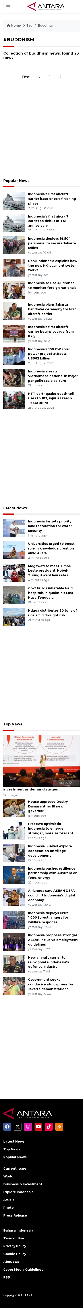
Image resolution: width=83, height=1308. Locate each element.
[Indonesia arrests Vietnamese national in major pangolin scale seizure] (14, 378)
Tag (29, 25)
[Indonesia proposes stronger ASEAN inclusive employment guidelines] (14, 941)
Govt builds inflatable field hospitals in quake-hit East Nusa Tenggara (50, 593)
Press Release (15, 1215)
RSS (6, 1277)
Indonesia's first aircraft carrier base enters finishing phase (52, 198)
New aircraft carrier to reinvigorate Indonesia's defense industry (48, 962)
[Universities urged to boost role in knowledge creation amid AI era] (14, 550)
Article (9, 1200)
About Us (11, 1262)
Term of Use (13, 1238)
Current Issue (14, 1168)
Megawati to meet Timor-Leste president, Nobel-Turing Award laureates (49, 570)
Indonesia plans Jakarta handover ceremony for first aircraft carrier (52, 309)
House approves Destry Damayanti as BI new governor (48, 806)
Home (16, 25)
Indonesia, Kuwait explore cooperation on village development (50, 851)
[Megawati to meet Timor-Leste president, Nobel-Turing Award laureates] (14, 572)
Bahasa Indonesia (18, 1230)
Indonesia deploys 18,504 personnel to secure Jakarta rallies (52, 243)
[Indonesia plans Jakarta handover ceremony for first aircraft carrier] (14, 311)
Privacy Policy (14, 1246)
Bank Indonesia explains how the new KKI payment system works (52, 265)
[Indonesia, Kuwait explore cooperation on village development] (14, 852)
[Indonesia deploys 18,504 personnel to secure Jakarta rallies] (14, 245)
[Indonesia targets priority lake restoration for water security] (14, 528)
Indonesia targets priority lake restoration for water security (50, 526)
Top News (12, 724)
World (8, 1176)
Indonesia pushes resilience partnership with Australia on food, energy (52, 873)
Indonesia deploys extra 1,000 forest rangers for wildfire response (48, 917)
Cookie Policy (14, 1254)
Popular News (16, 181)
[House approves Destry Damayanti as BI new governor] (14, 808)
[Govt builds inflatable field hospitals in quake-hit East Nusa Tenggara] (14, 594)
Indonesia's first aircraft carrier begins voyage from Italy (51, 331)
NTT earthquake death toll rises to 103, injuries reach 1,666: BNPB (51, 398)
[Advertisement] (41, 131)
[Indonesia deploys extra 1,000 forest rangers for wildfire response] (14, 919)
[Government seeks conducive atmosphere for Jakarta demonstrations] (14, 986)
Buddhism (46, 25)
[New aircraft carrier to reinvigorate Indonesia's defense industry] (14, 964)
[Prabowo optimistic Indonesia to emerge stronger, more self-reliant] (14, 830)
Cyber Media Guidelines (23, 1270)
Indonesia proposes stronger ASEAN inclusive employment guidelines (53, 940)
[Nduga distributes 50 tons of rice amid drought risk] (14, 617)
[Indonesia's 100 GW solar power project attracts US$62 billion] (14, 355)
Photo (8, 1208)
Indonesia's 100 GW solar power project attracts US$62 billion (49, 354)
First (26, 77)
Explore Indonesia (18, 1192)
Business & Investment (22, 1184)
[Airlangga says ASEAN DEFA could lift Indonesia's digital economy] (14, 897)
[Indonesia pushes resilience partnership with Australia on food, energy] (14, 875)
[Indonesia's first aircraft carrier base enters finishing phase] (14, 200)
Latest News (15, 508)
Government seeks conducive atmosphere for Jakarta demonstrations (50, 984)
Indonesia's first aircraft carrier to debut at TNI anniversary (48, 221)
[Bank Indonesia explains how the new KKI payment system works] (14, 267)
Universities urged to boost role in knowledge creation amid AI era (51, 548)
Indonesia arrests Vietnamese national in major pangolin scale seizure (53, 376)
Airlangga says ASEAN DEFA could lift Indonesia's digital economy (51, 895)
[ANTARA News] (46, 6)
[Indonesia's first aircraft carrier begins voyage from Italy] (14, 333)
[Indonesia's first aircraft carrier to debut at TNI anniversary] (14, 223)
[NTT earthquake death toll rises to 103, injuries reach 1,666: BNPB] (14, 400)
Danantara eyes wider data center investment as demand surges (33, 786)
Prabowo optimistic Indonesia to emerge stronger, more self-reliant (50, 828)
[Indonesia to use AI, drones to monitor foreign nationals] (14, 289)
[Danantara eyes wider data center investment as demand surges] (41, 761)
